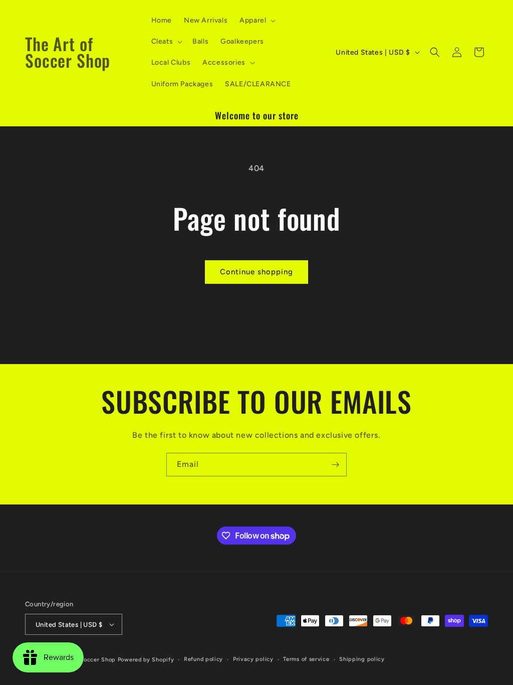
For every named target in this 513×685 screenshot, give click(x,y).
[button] (256, 20)
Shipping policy (362, 659)
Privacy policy (253, 659)
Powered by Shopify (146, 659)
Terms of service (306, 659)
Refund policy (203, 659)
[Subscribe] (335, 464)
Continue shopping (256, 271)
